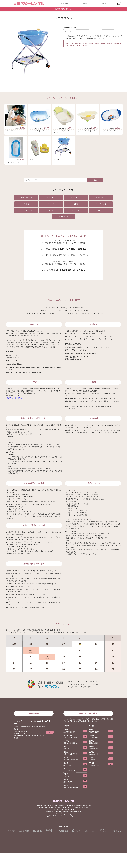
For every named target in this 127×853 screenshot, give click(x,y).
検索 (95, 180)
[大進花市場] (50, 830)
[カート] (119, 3)
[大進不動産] (63, 830)
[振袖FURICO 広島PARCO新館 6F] (116, 830)
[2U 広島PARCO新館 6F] (103, 830)
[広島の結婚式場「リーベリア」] (89, 830)
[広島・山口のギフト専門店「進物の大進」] (10, 830)
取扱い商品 (64, 3)
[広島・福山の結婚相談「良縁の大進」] (37, 830)
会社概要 (84, 3)
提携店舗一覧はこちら (14, 398)
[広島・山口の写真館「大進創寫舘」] (23, 830)
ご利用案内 (104, 3)
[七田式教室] (76, 830)
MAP (50, 732)
